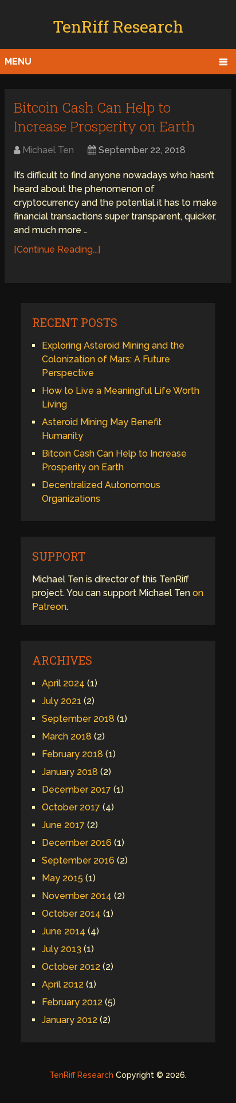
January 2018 (70, 771)
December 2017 (76, 789)
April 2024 (63, 683)
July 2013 (61, 949)
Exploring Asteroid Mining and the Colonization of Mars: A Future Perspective (113, 359)
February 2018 (72, 754)
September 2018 (78, 718)
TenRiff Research (118, 26)
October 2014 (71, 913)
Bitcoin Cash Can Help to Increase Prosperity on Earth (104, 117)
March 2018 (67, 736)
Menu (18, 61)
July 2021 (61, 701)
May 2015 (62, 878)
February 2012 (72, 1002)
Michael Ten (48, 150)
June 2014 (63, 931)
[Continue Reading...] (57, 249)
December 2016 (77, 842)
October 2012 (71, 966)
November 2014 (77, 895)
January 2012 (69, 1019)
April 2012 (63, 984)
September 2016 (78, 860)
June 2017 (63, 825)
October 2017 (71, 807)
